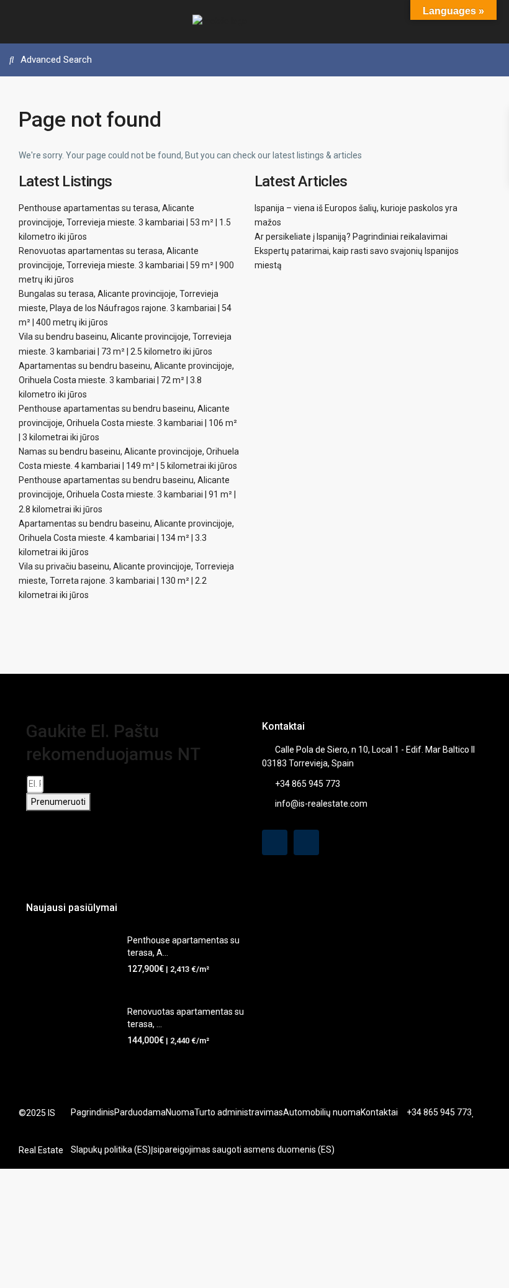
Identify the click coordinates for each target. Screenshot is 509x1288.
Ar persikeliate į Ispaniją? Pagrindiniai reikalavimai (351, 237)
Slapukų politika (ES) (111, 1149)
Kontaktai (379, 1112)
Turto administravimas (238, 1112)
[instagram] (306, 842)
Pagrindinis (92, 1112)
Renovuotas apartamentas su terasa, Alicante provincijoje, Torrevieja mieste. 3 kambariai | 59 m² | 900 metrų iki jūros (126, 265)
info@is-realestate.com (321, 804)
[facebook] (274, 842)
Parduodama (140, 1112)
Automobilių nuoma (322, 1112)
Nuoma (180, 1112)
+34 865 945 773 (307, 784)
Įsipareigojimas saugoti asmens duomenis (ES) (243, 1149)
